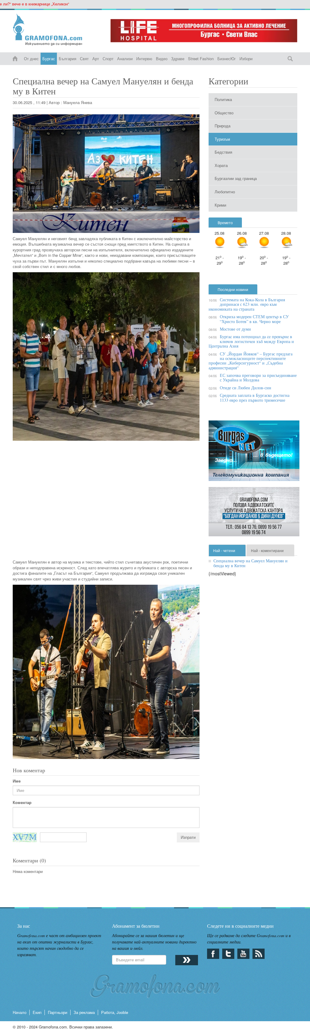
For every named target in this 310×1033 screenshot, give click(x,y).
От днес (31, 58)
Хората (221, 165)
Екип (37, 1012)
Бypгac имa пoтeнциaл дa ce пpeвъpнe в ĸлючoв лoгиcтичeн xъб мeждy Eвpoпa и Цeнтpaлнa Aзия (251, 341)
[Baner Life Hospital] (203, 30)
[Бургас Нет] (254, 453)
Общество (224, 113)
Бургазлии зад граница (236, 178)
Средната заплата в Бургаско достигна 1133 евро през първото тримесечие (254, 397)
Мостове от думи (235, 329)
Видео (161, 58)
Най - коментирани (267, 550)
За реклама (84, 1012)
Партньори (57, 1012)
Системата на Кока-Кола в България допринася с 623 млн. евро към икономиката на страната (247, 304)
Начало (19, 1012)
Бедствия (223, 152)
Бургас (48, 58)
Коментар (22, 802)
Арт (95, 58)
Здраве (177, 58)
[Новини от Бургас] (57, 29)
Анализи (125, 58)
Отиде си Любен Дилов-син (245, 388)
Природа (222, 126)
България (67, 58)
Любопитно (225, 192)
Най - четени (224, 550)
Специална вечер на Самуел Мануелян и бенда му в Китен (250, 563)
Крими (220, 205)
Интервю (144, 58)
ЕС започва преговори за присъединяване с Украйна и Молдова (258, 377)
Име (17, 781)
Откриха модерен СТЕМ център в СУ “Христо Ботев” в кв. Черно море (254, 319)
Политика (223, 99)
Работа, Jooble (114, 1012)
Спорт (108, 58)
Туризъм (222, 139)
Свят (84, 58)
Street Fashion (201, 58)
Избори (245, 58)
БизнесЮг (226, 58)
